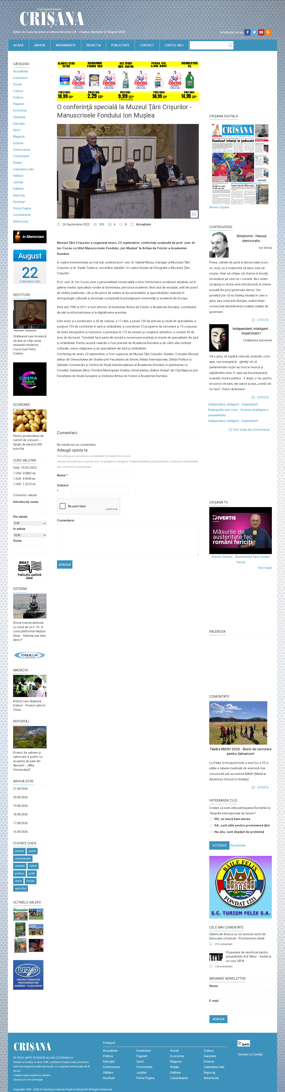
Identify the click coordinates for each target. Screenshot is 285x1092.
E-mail (213, 1001)
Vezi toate (265, 568)
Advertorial (20, 221)
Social (17, 84)
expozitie (20, 888)
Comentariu (64, 520)
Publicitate (120, 45)
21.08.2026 (20, 789)
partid (32, 851)
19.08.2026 (20, 806)
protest (19, 851)
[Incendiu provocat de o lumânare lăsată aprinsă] (20, 945)
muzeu (30, 880)
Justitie (18, 182)
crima (18, 880)
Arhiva (39, 45)
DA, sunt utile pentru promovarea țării (242, 825)
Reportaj (19, 195)
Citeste (263, 320)
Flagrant (18, 104)
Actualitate (20, 71)
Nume (62, 475)
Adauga (218, 1019)
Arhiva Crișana (219, 207)
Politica (18, 97)
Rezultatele (238, 845)
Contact (147, 45)
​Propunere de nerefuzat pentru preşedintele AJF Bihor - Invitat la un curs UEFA (248, 956)
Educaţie (19, 123)
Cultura (18, 91)
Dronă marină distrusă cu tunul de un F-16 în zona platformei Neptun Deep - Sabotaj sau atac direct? (29, 631)
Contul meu (174, 45)
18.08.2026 (20, 814)
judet (32, 873)
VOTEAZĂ (219, 845)
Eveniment (20, 78)
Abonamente (66, 45)
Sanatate (19, 117)
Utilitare (18, 176)
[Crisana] (53, 18)
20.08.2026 (20, 797)
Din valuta (20, 517)
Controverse (21, 150)
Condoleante (22, 215)
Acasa (18, 45)
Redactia (93, 45)
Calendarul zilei (23, 169)
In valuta (19, 529)
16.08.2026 (20, 832)
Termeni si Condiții (250, 1054)
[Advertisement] (240, 466)
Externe (18, 143)
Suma (17, 541)
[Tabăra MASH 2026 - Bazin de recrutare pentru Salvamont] (36, 929)
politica (19, 873)
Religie (17, 162)
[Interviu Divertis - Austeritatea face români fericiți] (240, 530)
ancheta (20, 865)
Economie (20, 110)
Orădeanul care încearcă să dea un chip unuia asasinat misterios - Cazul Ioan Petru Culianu (29, 344)
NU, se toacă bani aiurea (232, 819)
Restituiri (19, 202)
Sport (17, 130)
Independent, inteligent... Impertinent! (233, 404)
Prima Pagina (22, 208)
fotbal (33, 865)
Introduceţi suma (25, 502)
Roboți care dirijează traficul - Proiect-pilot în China (29, 705)
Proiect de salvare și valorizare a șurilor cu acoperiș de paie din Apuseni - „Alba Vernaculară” (28, 761)
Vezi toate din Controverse (251, 429)
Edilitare (18, 189)
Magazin (19, 136)
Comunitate (21, 156)
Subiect (62, 488)
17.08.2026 (20, 823)
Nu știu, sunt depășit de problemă (239, 832)
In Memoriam (33, 236)
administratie (23, 858)
